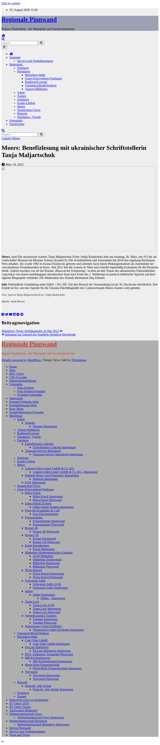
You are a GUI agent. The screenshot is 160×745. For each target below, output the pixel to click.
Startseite (14, 57)
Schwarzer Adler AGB (47, 584)
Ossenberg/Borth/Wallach (41, 85)
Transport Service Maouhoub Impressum (58, 454)
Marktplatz (16, 64)
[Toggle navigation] (4, 47)
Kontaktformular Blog (23, 405)
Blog (12, 370)
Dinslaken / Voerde (29, 117)
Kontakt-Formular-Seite (24, 401)
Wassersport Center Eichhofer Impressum (58, 629)
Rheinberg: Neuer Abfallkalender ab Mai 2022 (31, 331)
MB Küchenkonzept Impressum (52, 661)
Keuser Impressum (44, 538)
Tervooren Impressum (46, 675)
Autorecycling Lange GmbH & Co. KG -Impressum (65, 472)
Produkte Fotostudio (29, 394)
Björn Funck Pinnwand (47, 500)
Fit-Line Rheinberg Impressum (52, 650)
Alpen (21, 92)
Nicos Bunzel (33, 570)
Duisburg (23, 68)
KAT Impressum (35, 482)
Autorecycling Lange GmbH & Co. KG (49, 468)
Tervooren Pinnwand (46, 678)
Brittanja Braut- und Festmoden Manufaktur (52, 475)
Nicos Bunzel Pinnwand (48, 577)
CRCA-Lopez (18, 377)
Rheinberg (23, 71)
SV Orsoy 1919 (19, 703)
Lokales (7, 138)
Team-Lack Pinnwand (46, 612)
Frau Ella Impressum (45, 514)
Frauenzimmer (34, 517)
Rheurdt (22, 113)
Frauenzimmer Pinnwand (48, 524)
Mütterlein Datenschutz (47, 559)
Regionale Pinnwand (29, 19)
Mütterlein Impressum (46, 563)
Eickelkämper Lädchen (39, 443)
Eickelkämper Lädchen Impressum (54, 447)
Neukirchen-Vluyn (28, 110)
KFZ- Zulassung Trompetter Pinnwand (49, 654)
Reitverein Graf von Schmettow (29, 700)
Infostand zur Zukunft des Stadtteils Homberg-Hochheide (40, 334)
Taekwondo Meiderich (23, 710)
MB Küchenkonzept (37, 657)
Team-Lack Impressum (47, 608)
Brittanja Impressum (45, 479)
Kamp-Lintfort (26, 103)
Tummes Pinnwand (45, 622)
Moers (21, 106)
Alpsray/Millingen (36, 89)
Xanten (21, 96)
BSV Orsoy (16, 373)
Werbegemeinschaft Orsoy (25, 714)
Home (13, 366)
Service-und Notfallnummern (35, 61)
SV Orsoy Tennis (20, 707)
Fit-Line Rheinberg (37, 647)
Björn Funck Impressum (48, 496)
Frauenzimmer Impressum (49, 521)
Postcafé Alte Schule (38, 686)
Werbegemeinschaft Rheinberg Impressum (43, 724)
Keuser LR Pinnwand (46, 542)
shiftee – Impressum (53, 598)
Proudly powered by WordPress (22, 360)
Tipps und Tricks (19, 735)
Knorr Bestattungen (37, 545)
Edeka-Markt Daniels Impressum (53, 507)
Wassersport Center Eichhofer (43, 626)
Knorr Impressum (43, 549)
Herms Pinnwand (20, 728)
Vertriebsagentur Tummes (40, 615)
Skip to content (11, 3)
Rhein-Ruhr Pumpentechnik (42, 664)
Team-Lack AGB (43, 605)
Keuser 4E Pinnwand (46, 531)
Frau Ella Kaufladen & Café (42, 510)
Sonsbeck (23, 99)
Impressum (16, 398)
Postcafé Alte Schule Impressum (53, 689)
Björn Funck (33, 493)
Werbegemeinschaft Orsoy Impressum (40, 717)
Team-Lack (32, 601)
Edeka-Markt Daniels (38, 503)
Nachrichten (16, 124)
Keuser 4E (31, 528)
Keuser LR (32, 535)
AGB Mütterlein (43, 556)
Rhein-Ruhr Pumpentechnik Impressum (57, 668)
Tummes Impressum (45, 619)
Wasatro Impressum (45, 426)
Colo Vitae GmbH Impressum (51, 643)
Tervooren (31, 671)
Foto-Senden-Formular (31, 391)
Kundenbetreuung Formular (26, 412)
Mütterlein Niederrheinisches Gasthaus (49, 552)
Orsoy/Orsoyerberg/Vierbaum (43, 78)
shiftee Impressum (44, 594)
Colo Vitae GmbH (36, 640)
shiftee (29, 591)
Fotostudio (15, 120)
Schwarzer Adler (35, 580)
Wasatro (30, 422)
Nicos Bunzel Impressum (48, 573)
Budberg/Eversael (36, 82)
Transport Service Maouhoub (43, 450)
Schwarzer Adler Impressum (50, 587)
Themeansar (78, 360)
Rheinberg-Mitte (35, 75)
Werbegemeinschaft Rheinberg (28, 721)
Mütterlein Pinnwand (46, 566)
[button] (3, 39)
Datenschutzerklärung (22, 380)
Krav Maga (16, 408)
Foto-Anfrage (25, 387)
